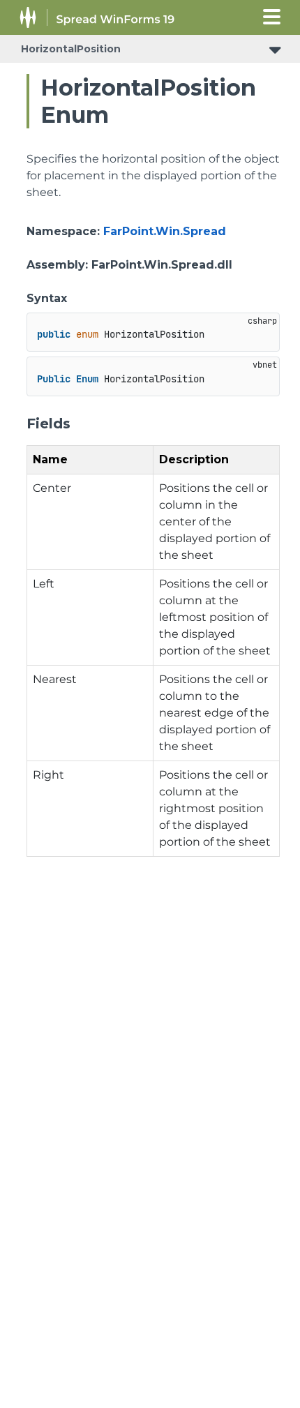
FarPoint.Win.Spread (164, 231)
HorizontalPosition (71, 49)
